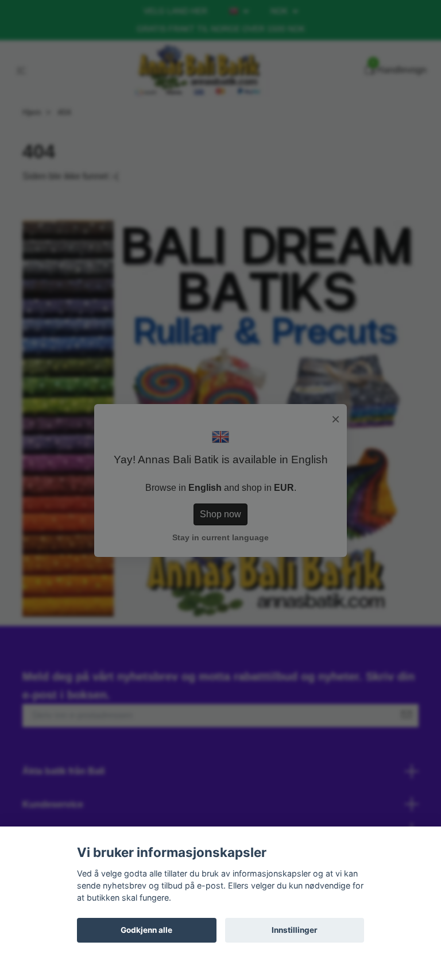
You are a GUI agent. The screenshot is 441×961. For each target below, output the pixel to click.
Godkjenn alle (146, 930)
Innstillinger (295, 930)
